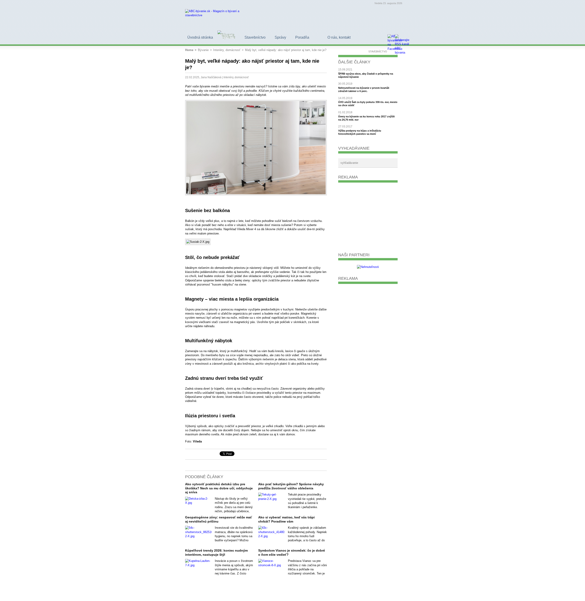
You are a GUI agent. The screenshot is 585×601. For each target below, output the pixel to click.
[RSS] (398, 38)
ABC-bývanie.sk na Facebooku (203, 454)
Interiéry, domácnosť (236, 77)
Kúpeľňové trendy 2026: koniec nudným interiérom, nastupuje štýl (216, 552)
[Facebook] (391, 38)
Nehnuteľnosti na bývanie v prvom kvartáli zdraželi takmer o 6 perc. (363, 89)
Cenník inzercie (368, 594)
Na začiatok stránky (188, 454)
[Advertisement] (367, 215)
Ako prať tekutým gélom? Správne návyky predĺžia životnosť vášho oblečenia (291, 486)
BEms (396, 594)
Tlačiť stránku (195, 454)
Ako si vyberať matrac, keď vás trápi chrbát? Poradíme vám (286, 519)
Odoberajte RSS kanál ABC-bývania (211, 454)
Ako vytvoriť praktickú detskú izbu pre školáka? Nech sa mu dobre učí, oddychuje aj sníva (219, 488)
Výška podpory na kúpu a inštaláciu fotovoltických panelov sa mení (359, 132)
